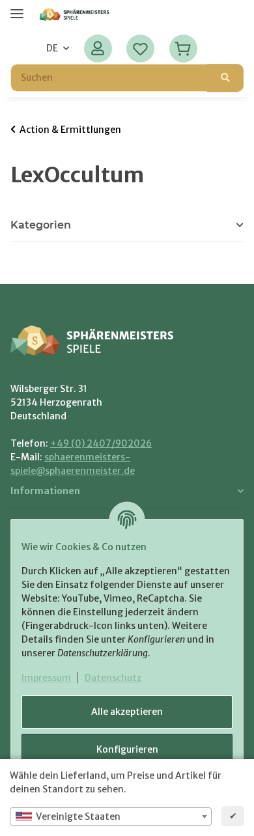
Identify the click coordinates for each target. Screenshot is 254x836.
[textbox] (110, 816)
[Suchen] (225, 78)
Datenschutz (113, 678)
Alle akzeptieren (127, 712)
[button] (98, 48)
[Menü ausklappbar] (16, 8)
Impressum (46, 678)
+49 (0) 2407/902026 (101, 443)
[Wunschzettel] (140, 48)
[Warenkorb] (183, 48)
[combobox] (111, 816)
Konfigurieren (127, 749)
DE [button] (52, 48)
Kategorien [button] (40, 225)
